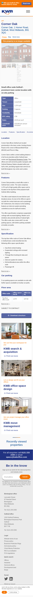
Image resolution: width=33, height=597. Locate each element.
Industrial (7, 562)
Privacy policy (8, 541)
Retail (6, 570)
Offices (6, 560)
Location (4, 132)
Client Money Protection (12, 548)
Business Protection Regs (12, 543)
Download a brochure (17, 315)
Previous (5, 50)
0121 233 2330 (12, 510)
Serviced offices (9, 565)
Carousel (13, 584)
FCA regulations (9, 553)
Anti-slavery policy (10, 546)
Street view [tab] (16, 37)
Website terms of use (11, 538)
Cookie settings (13, 592)
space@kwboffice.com (16, 457)
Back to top (5, 173)
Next (28, 50)
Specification (21, 132)
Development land (10, 567)
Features (12, 132)
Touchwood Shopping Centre (18, 159)
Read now (26, 3)
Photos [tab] (4, 37)
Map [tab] (9, 37)
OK (4, 592)
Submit (24, 477)
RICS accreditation (10, 551)
